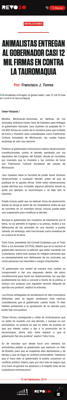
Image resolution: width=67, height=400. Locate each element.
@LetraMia (26, 111)
